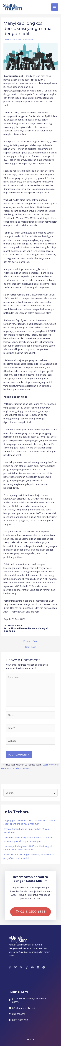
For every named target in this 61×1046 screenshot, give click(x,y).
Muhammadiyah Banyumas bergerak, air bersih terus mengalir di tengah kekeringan (28, 839)
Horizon (28, 39)
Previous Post (30, 641)
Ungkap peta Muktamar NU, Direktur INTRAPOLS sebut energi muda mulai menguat (29, 822)
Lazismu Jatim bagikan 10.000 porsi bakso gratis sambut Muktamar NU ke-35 (28, 847)
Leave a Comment (12, 39)
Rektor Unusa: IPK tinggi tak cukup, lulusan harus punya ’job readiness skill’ (28, 856)
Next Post (30, 647)
